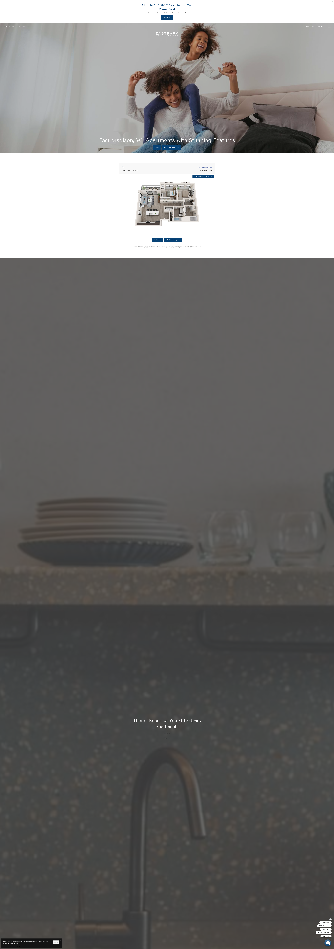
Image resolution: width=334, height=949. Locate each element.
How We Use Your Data (16, 947)
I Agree (56, 942)
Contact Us (46, 947)
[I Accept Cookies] (60, 940)
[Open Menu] (329, 27)
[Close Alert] (332, 2)
